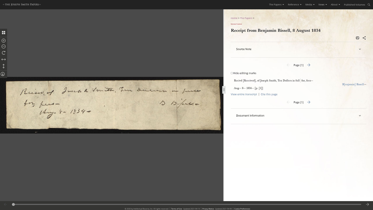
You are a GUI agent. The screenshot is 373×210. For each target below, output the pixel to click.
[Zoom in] (3, 40)
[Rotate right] (3, 53)
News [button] (321, 4)
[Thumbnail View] (3, 33)
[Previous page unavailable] (5, 204)
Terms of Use (176, 209)
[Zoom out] (3, 46)
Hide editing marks (244, 73)
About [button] (334, 4)
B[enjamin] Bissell (353, 84)
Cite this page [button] (269, 94)
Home (234, 18)
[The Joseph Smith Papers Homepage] (22, 5)
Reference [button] (293, 4)
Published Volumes (354, 4)
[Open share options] (364, 38)
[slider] (186, 204)
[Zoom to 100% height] (3, 66)
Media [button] (308, 4)
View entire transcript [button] (244, 94)
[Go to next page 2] (367, 204)
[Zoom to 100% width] (3, 59)
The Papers (246, 18)
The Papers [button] (275, 4)
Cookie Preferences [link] (242, 209)
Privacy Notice (208, 209)
